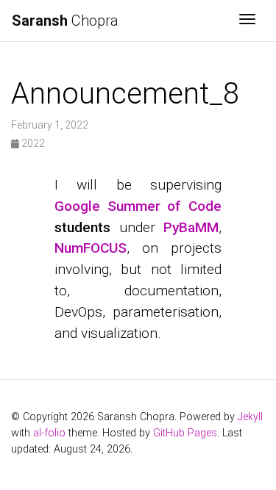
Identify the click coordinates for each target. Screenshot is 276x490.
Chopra (65, 20)
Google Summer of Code (138, 206)
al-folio (49, 433)
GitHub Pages (185, 433)
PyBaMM (191, 227)
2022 (32, 143)
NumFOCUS (90, 247)
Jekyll (250, 417)
